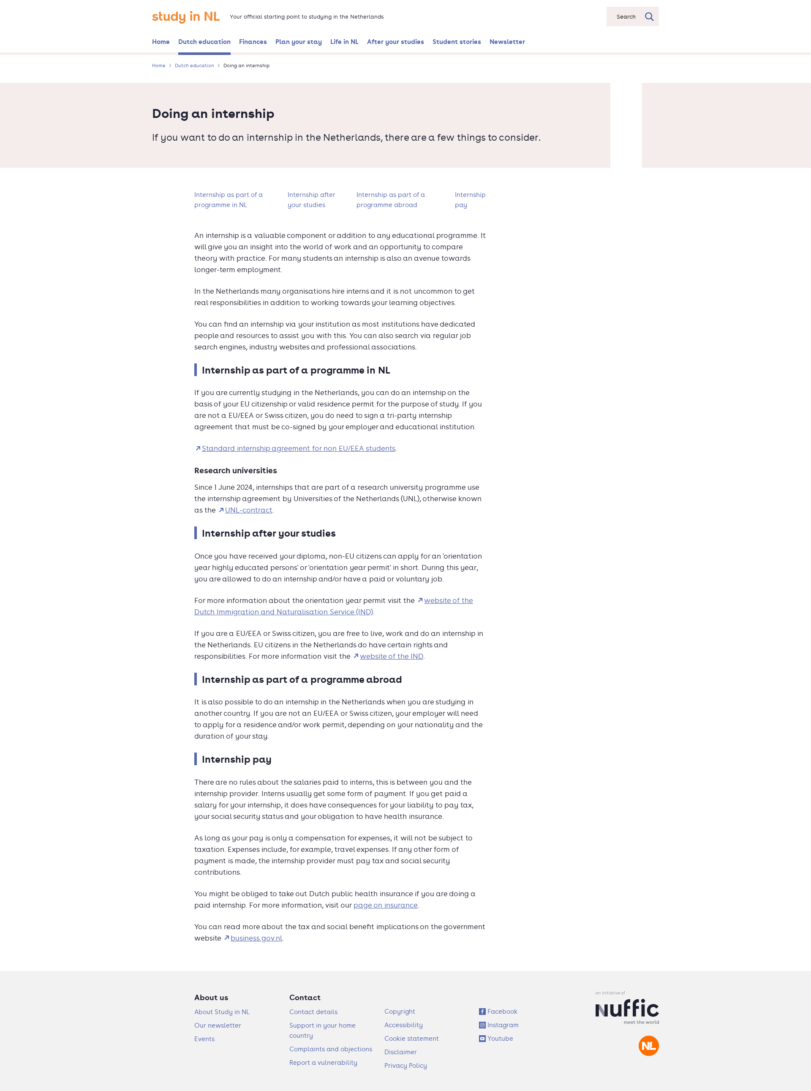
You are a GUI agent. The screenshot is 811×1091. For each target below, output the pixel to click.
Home (161, 41)
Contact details (313, 1012)
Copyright (399, 1011)
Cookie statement (411, 1038)
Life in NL (344, 41)
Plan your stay (298, 41)
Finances (253, 41)
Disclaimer (400, 1052)
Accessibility (403, 1025)
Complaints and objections (330, 1049)
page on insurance (386, 905)
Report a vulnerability (323, 1062)
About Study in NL (222, 1012)
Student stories (457, 41)
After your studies (395, 41)
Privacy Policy (405, 1065)
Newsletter (507, 41)
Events (204, 1039)
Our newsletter (217, 1025)
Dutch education (204, 41)
